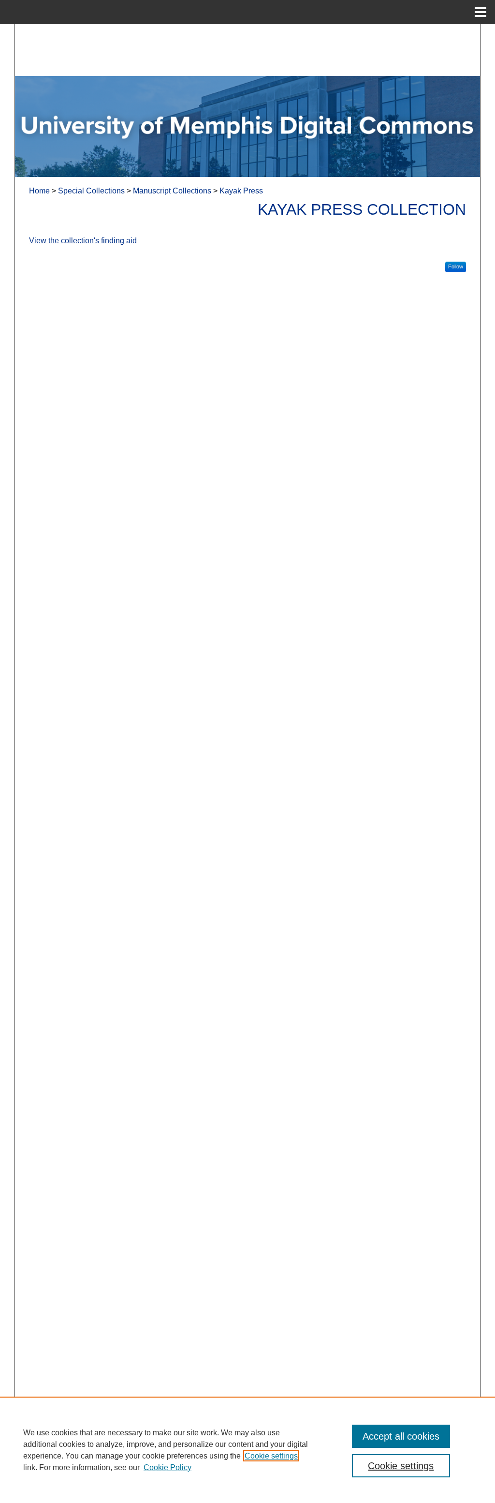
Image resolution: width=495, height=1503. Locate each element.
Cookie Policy (167, 1467)
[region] (247, 1450)
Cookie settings (271, 1456)
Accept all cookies (401, 1436)
